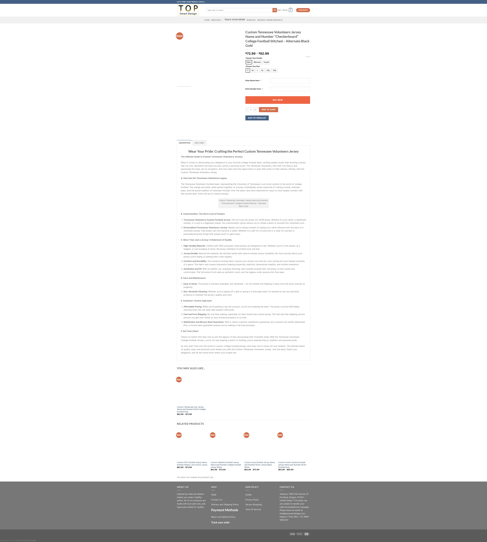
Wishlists (251, 20)
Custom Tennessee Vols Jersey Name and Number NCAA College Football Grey (191, 409)
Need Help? (216, 20)
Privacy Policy (252, 499)
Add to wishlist (257, 118)
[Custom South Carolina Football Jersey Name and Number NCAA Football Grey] (294, 444)
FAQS (213, 494)
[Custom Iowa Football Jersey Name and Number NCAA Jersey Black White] (260, 444)
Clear (308, 57)
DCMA (248, 494)
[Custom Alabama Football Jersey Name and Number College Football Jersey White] (226, 444)
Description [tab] (184, 143)
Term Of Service (253, 509)
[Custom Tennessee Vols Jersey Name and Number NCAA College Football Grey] (192, 388)
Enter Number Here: (253, 89)
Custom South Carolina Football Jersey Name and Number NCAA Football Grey (292, 464)
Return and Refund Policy (223, 517)
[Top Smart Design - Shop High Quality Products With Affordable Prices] (189, 10)
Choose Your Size (253, 66)
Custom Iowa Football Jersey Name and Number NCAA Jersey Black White (259, 464)
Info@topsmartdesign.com (292, 513)
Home (207, 20)
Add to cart (269, 109)
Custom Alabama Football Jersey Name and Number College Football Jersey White (226, 464)
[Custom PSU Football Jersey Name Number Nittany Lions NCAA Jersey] (192, 444)
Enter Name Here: (252, 80)
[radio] (249, 62)
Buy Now (278, 100)
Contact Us (216, 499)
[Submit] (275, 10)
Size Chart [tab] (199, 143)
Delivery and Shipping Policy (225, 504)
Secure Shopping (253, 504)
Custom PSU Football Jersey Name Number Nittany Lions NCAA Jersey (192, 463)
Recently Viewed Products (270, 20)
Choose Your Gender (254, 58)
